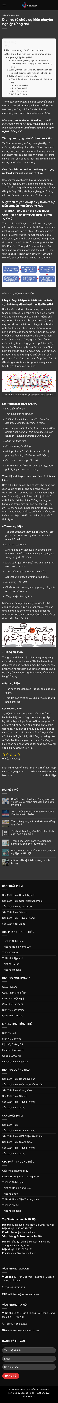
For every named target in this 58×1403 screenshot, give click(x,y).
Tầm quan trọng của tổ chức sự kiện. (24, 50)
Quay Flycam (9, 986)
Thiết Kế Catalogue (13, 941)
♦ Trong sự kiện (21, 88)
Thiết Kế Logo (10, 952)
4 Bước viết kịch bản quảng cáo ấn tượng (30, 862)
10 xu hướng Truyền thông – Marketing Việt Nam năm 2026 (33, 813)
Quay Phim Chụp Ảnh (14, 992)
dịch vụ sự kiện (15, 747)
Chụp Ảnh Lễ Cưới (12, 1004)
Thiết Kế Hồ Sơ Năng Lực (16, 946)
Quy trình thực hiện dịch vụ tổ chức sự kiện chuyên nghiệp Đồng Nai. (28, 56)
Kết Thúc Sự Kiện (19, 94)
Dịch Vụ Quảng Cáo (13, 1044)
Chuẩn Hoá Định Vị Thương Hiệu (20, 1176)
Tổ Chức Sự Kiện (10, 16)
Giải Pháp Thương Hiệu (15, 1170)
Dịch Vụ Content (11, 1038)
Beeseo (24, 1393)
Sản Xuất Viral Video (13, 923)
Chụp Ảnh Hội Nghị (13, 998)
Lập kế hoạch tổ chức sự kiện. (24, 76)
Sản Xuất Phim (10, 1124)
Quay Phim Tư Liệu (12, 1015)
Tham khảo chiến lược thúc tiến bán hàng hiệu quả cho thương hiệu (31, 842)
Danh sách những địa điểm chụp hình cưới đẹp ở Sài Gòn (32, 832)
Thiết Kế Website (11, 969)
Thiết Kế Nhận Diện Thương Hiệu (20, 1199)
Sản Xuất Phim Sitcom (14, 912)
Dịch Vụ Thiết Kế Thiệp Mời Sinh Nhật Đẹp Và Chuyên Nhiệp (43, 771)
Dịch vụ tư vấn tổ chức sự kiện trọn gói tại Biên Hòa (15, 771)
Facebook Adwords (13, 1050)
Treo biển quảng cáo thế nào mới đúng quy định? (33, 823)
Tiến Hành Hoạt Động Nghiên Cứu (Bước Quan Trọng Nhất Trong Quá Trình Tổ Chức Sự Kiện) (31, 63)
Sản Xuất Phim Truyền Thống (18, 917)
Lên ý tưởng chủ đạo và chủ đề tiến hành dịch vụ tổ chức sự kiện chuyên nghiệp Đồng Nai (31, 71)
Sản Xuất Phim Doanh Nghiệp (18, 895)
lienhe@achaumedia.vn (23, 1232)
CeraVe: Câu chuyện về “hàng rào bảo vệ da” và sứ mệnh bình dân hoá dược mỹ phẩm (32, 802)
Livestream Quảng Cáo (15, 1061)
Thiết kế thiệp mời (12, 958)
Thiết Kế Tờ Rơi (10, 963)
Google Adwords (11, 1055)
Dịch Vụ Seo (9, 1032)
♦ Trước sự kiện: (21, 85)
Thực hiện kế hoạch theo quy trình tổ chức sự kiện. (31, 81)
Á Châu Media (42, 1389)
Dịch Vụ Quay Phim (13, 1009)
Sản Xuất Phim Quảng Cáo (17, 906)
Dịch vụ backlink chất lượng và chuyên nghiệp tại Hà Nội (33, 852)
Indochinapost (29, 1396)
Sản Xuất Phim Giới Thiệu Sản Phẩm (22, 900)
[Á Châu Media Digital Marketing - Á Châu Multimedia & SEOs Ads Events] (29, 5)
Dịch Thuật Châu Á (39, 1393)
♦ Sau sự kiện (20, 91)
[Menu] (4, 5)
